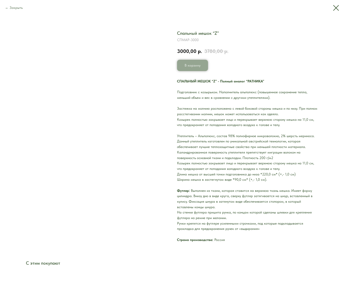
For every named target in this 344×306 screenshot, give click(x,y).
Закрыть (16, 8)
